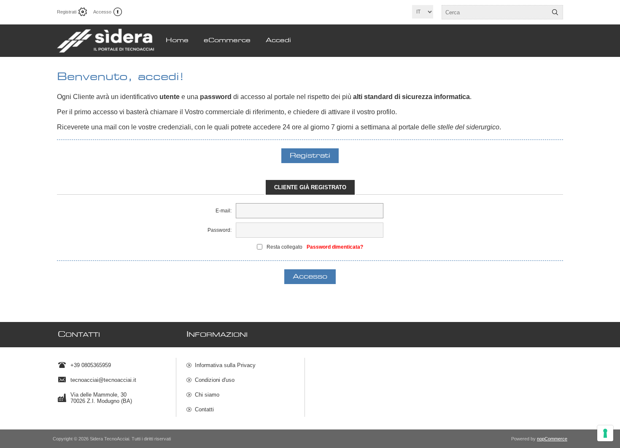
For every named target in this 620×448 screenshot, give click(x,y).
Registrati (66, 11)
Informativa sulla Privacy (225, 365)
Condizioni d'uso (215, 380)
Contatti (204, 409)
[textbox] (494, 12)
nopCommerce (552, 438)
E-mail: (224, 211)
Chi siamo (207, 395)
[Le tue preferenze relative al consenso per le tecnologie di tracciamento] (605, 433)
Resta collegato (284, 247)
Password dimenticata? (335, 247)
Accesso (102, 11)
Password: (220, 230)
